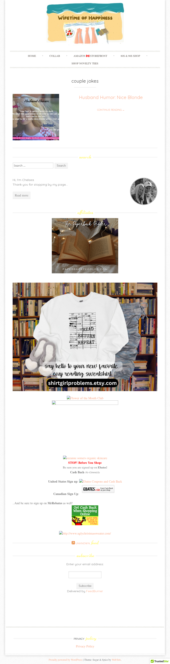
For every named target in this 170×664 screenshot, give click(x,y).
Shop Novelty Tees (84, 63)
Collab (54, 55)
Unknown (87, 543)
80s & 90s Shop (130, 55)
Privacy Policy (85, 646)
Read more (21, 195)
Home (32, 55)
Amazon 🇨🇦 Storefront (90, 55)
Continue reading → (111, 109)
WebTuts (116, 659)
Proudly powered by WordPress (65, 659)
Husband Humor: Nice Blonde (111, 97)
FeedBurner (94, 591)
